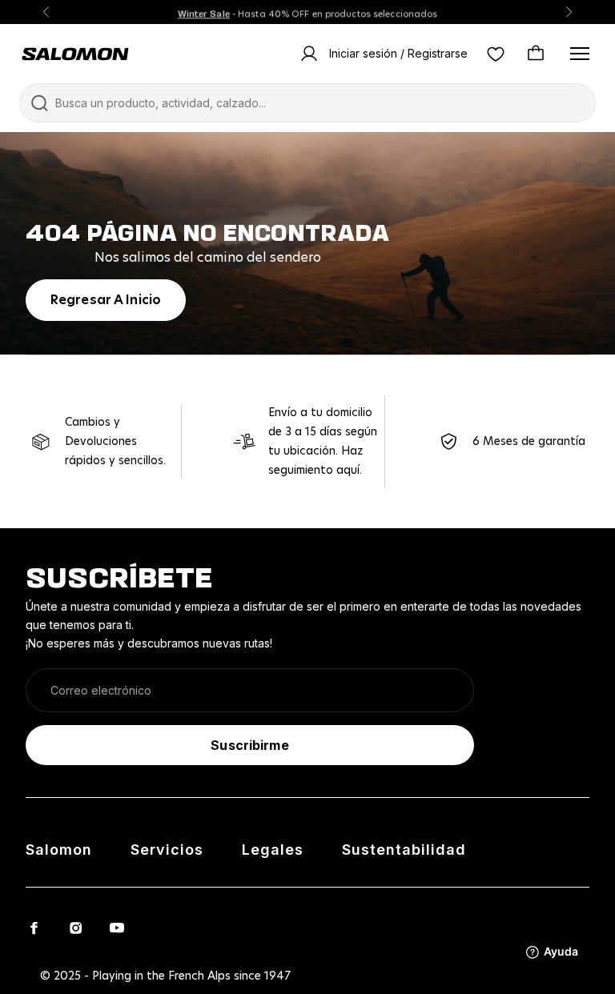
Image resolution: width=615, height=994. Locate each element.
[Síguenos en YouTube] (117, 928)
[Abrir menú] (580, 53)
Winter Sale (204, 12)
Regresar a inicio (105, 300)
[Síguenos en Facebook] (34, 928)
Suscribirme (249, 745)
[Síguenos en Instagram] (75, 928)
